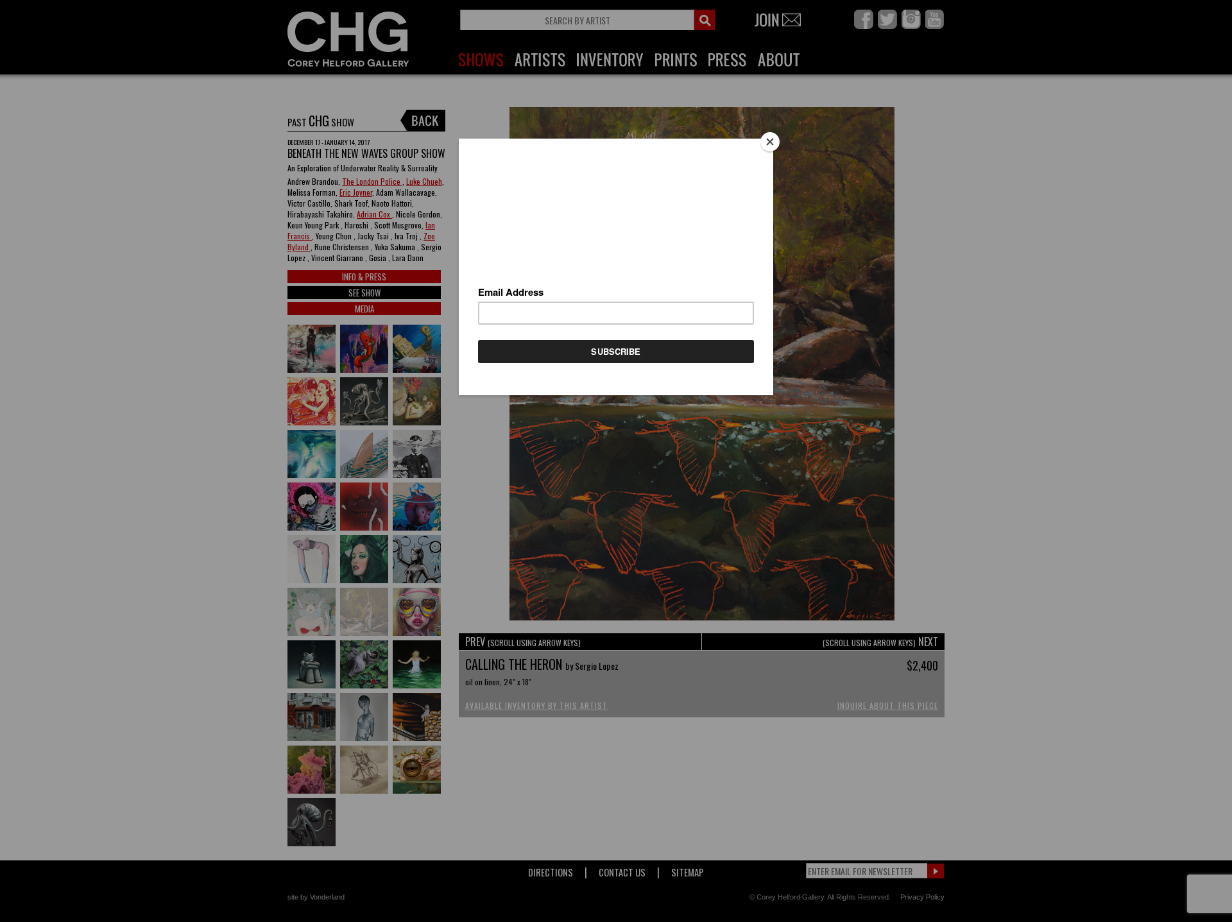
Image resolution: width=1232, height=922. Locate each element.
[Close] (770, 141)
